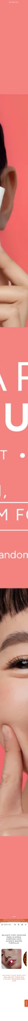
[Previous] (1, 920)
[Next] (27, 920)
